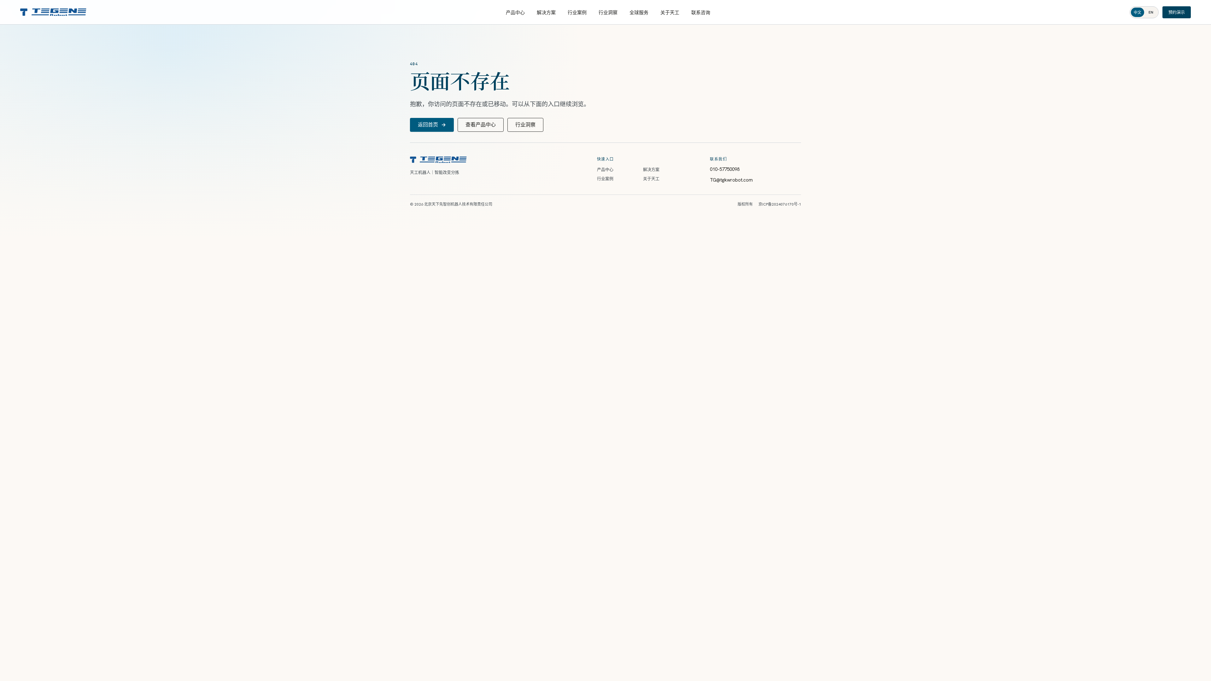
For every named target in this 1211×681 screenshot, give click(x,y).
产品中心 (515, 12)
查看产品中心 (480, 124)
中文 (1137, 12)
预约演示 (1176, 12)
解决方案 (546, 12)
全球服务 (638, 12)
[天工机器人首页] (53, 12)
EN (1151, 12)
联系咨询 (700, 12)
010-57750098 (725, 169)
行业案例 (577, 12)
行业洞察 (608, 12)
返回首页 (432, 124)
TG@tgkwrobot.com (731, 180)
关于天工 (669, 12)
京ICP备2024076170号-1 (779, 204)
